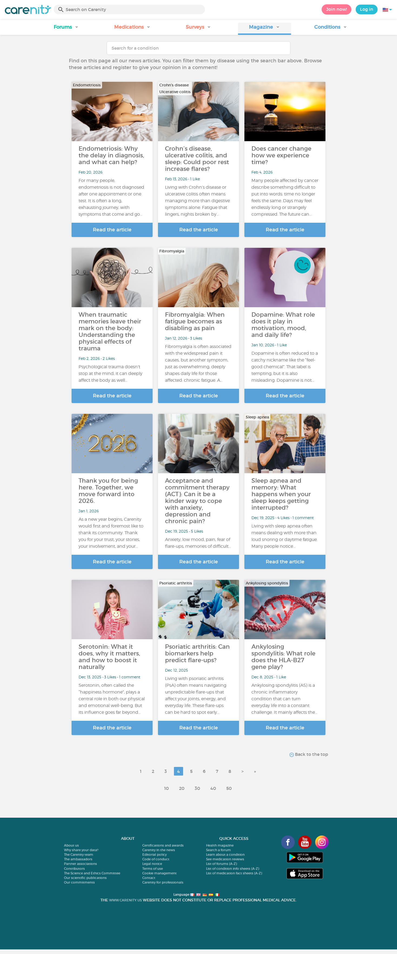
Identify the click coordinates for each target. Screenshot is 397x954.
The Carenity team (78, 854)
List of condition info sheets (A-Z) (232, 869)
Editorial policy (154, 854)
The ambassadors (78, 859)
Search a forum (218, 850)
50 (229, 788)
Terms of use (152, 869)
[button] (66, 29)
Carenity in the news (158, 850)
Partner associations (80, 864)
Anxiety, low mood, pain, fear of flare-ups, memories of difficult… (198, 543)
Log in (366, 9)
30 (197, 788)
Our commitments (79, 882)
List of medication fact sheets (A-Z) (234, 873)
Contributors (74, 869)
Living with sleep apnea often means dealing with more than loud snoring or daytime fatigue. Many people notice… (284, 536)
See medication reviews (225, 859)
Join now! (336, 9)
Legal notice (152, 864)
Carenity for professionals (162, 882)
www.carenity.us (125, 900)
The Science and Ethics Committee (92, 873)
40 (213, 788)
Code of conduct (155, 859)
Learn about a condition (225, 854)
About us (71, 845)
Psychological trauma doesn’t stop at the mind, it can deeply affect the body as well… (110, 373)
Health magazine (220, 845)
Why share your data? (81, 850)
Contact (148, 878)
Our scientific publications (85, 878)
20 (181, 788)
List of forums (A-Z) (221, 864)
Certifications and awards (163, 845)
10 (166, 788)
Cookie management (159, 873)
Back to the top (311, 754)
